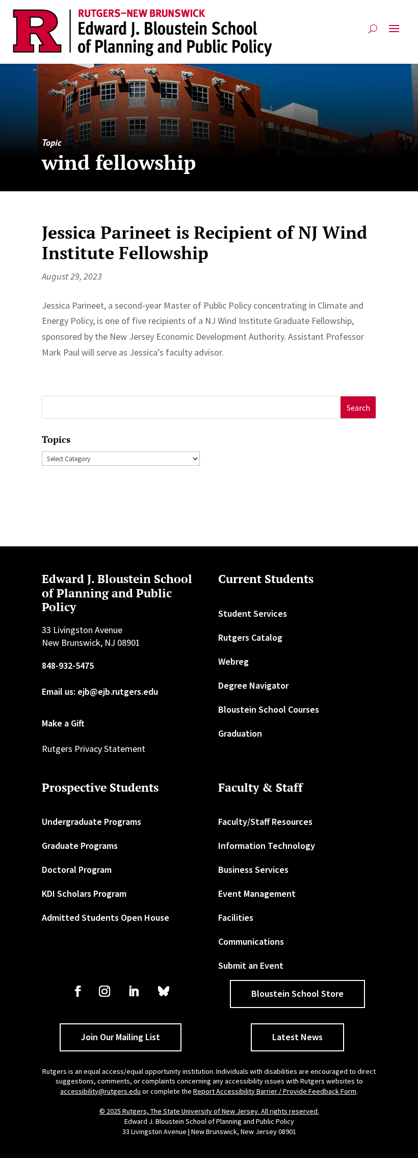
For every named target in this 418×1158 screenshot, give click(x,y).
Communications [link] (251, 941)
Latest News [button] (297, 1037)
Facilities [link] (235, 917)
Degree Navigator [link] (253, 685)
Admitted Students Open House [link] (105, 917)
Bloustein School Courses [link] (268, 709)
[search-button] (373, 32)
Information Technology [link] (266, 845)
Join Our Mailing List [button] (120, 1037)
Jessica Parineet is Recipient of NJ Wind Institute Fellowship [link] (204, 243)
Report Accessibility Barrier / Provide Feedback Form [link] (274, 1091)
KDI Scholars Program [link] (84, 893)
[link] (143, 33)
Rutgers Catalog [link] (250, 637)
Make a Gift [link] (63, 723)
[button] (394, 32)
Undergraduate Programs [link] (91, 821)
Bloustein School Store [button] (297, 993)
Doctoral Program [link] (77, 869)
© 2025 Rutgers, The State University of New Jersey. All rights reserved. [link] (209, 1111)
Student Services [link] (252, 613)
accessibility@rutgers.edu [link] (100, 1091)
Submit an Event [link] (250, 965)
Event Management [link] (257, 893)
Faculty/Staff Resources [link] (265, 821)
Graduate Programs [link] (80, 845)
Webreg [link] (233, 661)
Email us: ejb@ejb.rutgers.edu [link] (100, 691)
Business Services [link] (253, 869)
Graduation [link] (240, 733)
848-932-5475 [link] (68, 665)
